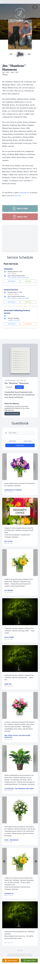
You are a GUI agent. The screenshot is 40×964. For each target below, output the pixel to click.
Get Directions (11, 281)
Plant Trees (28, 281)
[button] (20, 466)
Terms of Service (25, 956)
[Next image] (36, 511)
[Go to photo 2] (20, 523)
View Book (9, 387)
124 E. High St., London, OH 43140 (18, 277)
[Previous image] (4, 511)
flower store (17, 195)
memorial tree (24, 192)
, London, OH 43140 (14, 320)
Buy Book (19, 387)
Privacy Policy (14, 956)
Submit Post (20, 445)
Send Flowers (28, 324)
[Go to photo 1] (19, 523)
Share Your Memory (12, 413)
